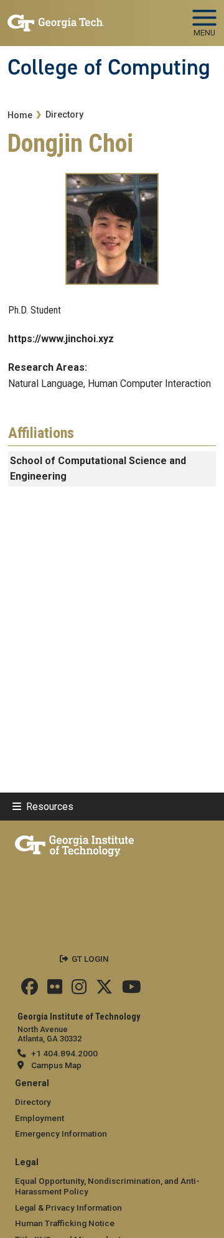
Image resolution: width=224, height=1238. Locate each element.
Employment (39, 1118)
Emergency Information (61, 1133)
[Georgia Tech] (74, 844)
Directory (64, 114)
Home (19, 115)
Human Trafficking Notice (64, 1223)
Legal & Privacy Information (68, 1207)
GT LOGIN (90, 959)
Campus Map (56, 1065)
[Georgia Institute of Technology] (56, 18)
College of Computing (108, 67)
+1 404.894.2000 (64, 1053)
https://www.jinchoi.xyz (61, 339)
